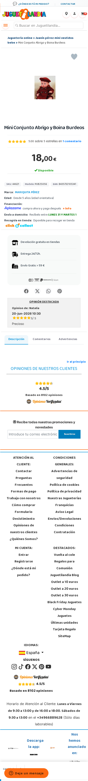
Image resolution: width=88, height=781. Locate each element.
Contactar (24, 471)
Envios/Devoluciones (64, 519)
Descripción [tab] (16, 339)
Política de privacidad (64, 491)
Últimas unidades (64, 623)
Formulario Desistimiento (24, 516)
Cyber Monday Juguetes (64, 613)
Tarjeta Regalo (64, 629)
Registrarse (24, 561)
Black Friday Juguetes (64, 602)
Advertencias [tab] (68, 339)
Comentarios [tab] (41, 339)
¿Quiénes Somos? (24, 539)
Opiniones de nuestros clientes (23, 529)
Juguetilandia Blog (64, 575)
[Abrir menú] (5, 25)
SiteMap (64, 636)
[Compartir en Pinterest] (59, 291)
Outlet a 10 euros (64, 582)
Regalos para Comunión (64, 565)
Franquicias (64, 505)
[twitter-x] (35, 667)
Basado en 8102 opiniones (44, 392)
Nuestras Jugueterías (64, 498)
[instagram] (14, 667)
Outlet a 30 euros (64, 595)
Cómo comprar (23, 505)
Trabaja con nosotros (24, 498)
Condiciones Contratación (64, 529)
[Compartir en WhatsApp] (48, 291)
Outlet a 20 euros (64, 589)
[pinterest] (41, 667)
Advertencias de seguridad (64, 475)
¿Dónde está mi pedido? (23, 572)
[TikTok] (21, 667)
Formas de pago (23, 491)
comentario (72, 142)
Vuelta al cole (64, 555)
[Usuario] (74, 14)
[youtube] (48, 667)
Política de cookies (64, 485)
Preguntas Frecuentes (24, 482)
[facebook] (28, 667)
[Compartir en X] (37, 291)
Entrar (24, 555)
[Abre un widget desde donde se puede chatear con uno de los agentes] (26, 773)
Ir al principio (76, 362)
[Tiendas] (66, 14)
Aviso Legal (64, 512)
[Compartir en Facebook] (26, 291)
